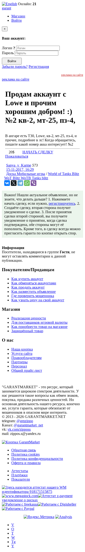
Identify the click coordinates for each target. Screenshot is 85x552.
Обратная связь (23, 450)
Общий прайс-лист (26, 370)
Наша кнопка (22, 349)
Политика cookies (25, 454)
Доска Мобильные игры (25, 174)
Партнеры (19, 362)
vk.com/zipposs (19, 429)
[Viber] (33, 183)
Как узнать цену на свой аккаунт (37, 300)
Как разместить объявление (33, 292)
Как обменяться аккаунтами (33, 283)
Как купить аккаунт (27, 279)
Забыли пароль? (15, 67)
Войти (16, 20)
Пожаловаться (16, 156)
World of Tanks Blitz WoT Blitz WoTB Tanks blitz (41, 176)
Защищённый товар (27, 331)
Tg (13, 542)
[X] (14, 183)
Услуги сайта (21, 354)
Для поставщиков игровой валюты (39, 322)
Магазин (18, 16)
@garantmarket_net (28, 425)
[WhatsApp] (27, 183)
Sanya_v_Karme (18, 165)
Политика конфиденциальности (37, 459)
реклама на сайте (72, 75)
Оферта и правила (26, 463)
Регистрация (39, 67)
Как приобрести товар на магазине (39, 327)
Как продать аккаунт (28, 287)
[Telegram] (20, 183)
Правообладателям (26, 358)
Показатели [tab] (20, 479)
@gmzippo (25, 421)
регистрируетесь (62, 203)
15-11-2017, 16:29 (20, 170)
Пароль (8, 53)
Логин (8, 48)
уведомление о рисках (20, 500)
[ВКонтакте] (7, 183)
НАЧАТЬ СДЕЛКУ (37, 152)
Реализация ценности (28, 318)
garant (6, 8)
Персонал (19, 366)
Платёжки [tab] (19, 475)
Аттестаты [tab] (19, 471)
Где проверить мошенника (32, 296)
